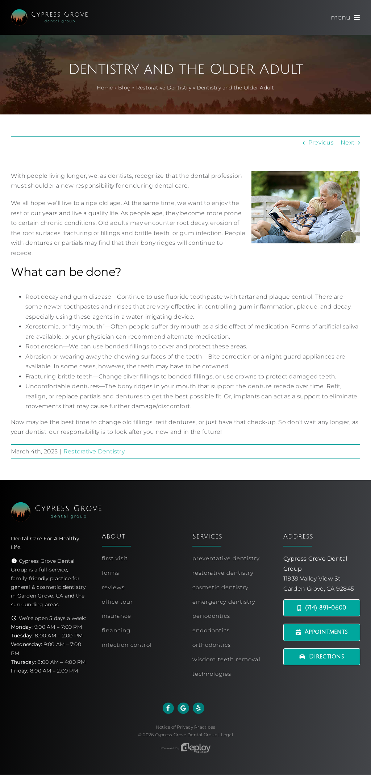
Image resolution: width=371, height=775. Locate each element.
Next (347, 142)
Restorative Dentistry (163, 87)
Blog (124, 87)
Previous (321, 142)
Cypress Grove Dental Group (186, 734)
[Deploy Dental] (195, 748)
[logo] (49, 11)
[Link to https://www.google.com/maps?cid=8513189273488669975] (183, 708)
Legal (227, 734)
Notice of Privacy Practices (185, 727)
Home (105, 87)
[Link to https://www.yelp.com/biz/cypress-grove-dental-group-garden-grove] (198, 708)
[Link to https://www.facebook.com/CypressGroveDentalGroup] (168, 708)
